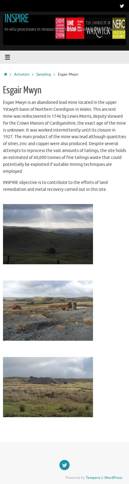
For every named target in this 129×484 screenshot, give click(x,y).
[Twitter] (122, 6)
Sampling (43, 74)
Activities (21, 74)
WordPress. (113, 477)
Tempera (93, 477)
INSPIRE (16, 18)
